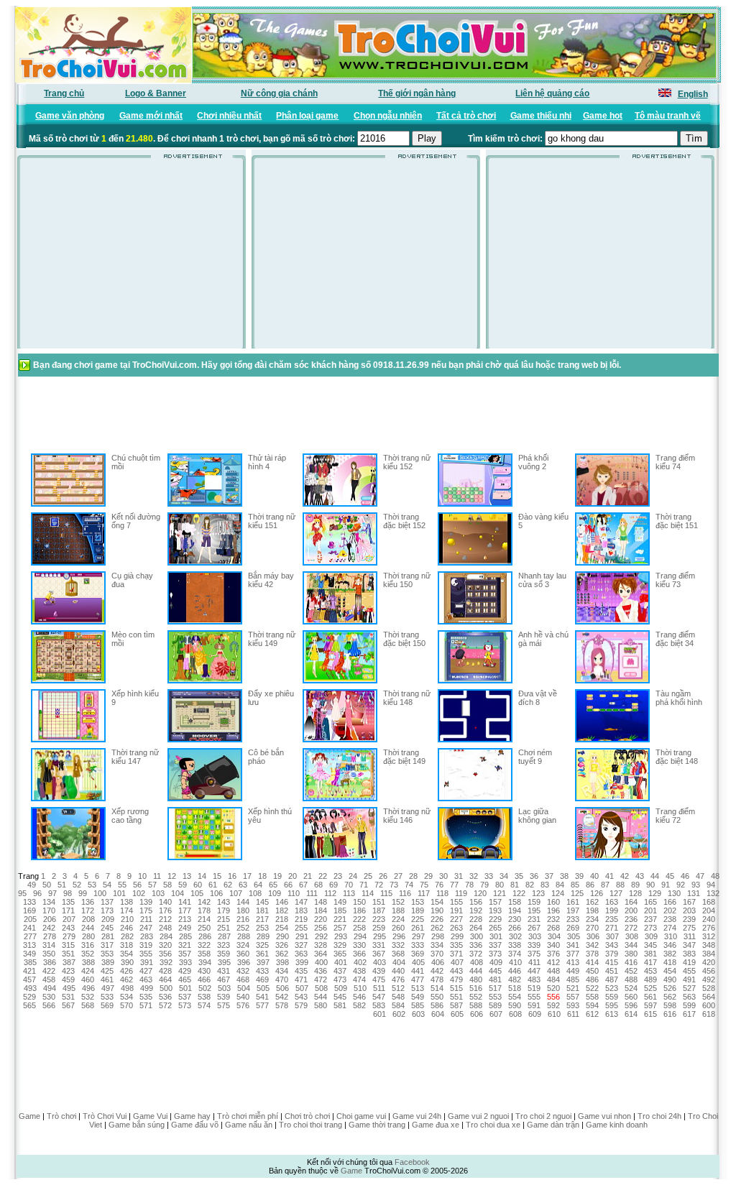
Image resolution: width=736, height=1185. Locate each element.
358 (204, 953)
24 (353, 876)
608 (515, 1014)
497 (107, 988)
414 (592, 962)
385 (30, 962)
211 (146, 919)
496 (88, 988)
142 (204, 902)
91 (665, 884)
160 (553, 902)
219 (301, 919)
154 (437, 902)
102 (138, 893)
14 (202, 876)
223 (378, 919)
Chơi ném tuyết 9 (535, 756)
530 (48, 996)
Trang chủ (64, 93)
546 (359, 996)
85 (575, 884)
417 (650, 962)
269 (572, 927)
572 (165, 1005)
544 (320, 996)
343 (611, 945)
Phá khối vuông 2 (533, 462)
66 (288, 884)
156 (475, 902)
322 (204, 945)
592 (553, 1005)
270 (592, 927)
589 (495, 1005)
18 (262, 876)
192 (475, 910)
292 (321, 936)
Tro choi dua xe (493, 1124)
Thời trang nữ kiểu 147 (135, 756)
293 (340, 936)
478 (437, 979)
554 (514, 996)
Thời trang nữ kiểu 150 (407, 580)
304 (554, 936)
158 (514, 902)
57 (152, 884)
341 (572, 945)
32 (473, 876)
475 (378, 979)
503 (224, 988)
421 (29, 971)
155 (456, 902)
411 (534, 962)
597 (650, 1005)
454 (669, 971)
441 (417, 971)
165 (650, 902)
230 (514, 919)
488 (631, 979)
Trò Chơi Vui (104, 1116)
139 (145, 902)
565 (29, 1005)
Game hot (602, 116)
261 (417, 927)
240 (708, 919)
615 (650, 1014)
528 (708, 988)
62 (228, 884)
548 (398, 996)
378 (592, 953)
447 (534, 971)
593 (572, 1005)
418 (669, 962)
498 (127, 988)
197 (572, 910)
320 (165, 945)
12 (171, 876)
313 (29, 945)
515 (456, 988)
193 (495, 910)
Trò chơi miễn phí (247, 1116)
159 (534, 902)
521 (572, 988)
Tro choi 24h (659, 1116)
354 (126, 953)
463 (145, 979)
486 (592, 979)
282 (127, 936)
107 (235, 893)
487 (611, 979)
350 (48, 953)
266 (514, 927)
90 (650, 884)
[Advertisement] (131, 258)
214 (204, 919)
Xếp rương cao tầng (130, 815)
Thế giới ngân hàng (417, 93)
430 (204, 971)
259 (378, 927)
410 (515, 962)
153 (417, 902)
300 (476, 936)
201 (650, 910)
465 (184, 979)
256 (320, 927)
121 (499, 893)
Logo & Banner (155, 93)
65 (273, 884)
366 (359, 953)
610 (554, 1014)
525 (650, 988)
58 (167, 884)
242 (48, 927)
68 (318, 884)
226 (437, 919)
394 (204, 962)
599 (689, 1005)
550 (437, 996)
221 (340, 919)
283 (146, 936)
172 (87, 910)
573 (184, 1005)
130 (674, 893)
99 (82, 893)
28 (413, 876)
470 (281, 979)
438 (359, 971)
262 (437, 927)
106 (216, 893)
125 (577, 893)
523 (611, 988)
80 (499, 884)
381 (650, 953)
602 (398, 1014)
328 (320, 945)
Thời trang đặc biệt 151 (677, 521)
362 (281, 953)
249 (184, 927)
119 (461, 893)
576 (242, 1005)
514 (437, 988)
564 (708, 996)
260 (398, 927)
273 (650, 927)
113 (349, 893)
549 (417, 996)
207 (69, 919)
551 (456, 996)
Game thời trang (377, 1124)
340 (553, 945)
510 (360, 988)
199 (611, 910)
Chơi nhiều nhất (229, 116)
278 (49, 936)
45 (670, 876)
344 (631, 945)
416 (631, 962)
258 (359, 927)
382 (669, 953)
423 (68, 971)
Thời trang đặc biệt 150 (404, 638)
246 (126, 927)
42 (624, 876)
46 (685, 876)
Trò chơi (61, 1116)
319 (145, 945)
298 (437, 936)
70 (348, 884)
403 (379, 962)
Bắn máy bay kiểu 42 (271, 580)
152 (398, 902)
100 (99, 893)
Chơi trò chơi (307, 1116)
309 (651, 936)
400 (321, 962)
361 (262, 953)
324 (242, 945)
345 (650, 945)
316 (87, 945)
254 (281, 927)
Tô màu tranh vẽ (668, 116)
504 (243, 988)
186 (359, 910)
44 (654, 876)
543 (301, 996)
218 (281, 919)
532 (87, 996)
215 (223, 919)
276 (708, 927)
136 (87, 902)
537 (184, 996)
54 (107, 884)
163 (611, 902)
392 (166, 962)
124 (557, 893)
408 (476, 962)
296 (398, 936)
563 (689, 996)
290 (282, 936)
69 (333, 884)
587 (456, 1005)
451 (611, 971)
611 (573, 1014)
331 (378, 945)
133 (29, 902)
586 (437, 1005)
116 (405, 893)
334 (437, 945)
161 (572, 902)
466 (204, 979)
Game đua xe (435, 1124)
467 (223, 979)
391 (146, 962)
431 (223, 971)
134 (48, 902)
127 (616, 893)
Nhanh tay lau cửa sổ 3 (542, 580)
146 (281, 902)
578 (281, 1005)
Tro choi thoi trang (310, 1124)
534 (126, 996)
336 (475, 945)
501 (185, 988)
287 (224, 936)
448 (553, 971)
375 (534, 953)
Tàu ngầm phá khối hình (679, 697)
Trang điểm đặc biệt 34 (675, 638)
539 (223, 996)
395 (224, 962)
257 (340, 927)
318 (126, 945)
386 (49, 962)
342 (592, 945)
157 (495, 902)
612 (592, 1014)
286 (204, 936)
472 (320, 979)
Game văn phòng (69, 116)
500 (166, 988)
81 (514, 884)
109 (274, 893)
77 (454, 884)
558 (592, 996)
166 (669, 902)
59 (182, 884)
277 (30, 936)
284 (166, 936)
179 (223, 910)
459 (68, 979)
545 (340, 996)
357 (184, 953)
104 (177, 893)
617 (689, 1014)
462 (126, 979)
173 (107, 910)
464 (165, 979)
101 (119, 893)
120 (480, 893)
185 (340, 910)
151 (378, 902)
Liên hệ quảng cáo (552, 93)
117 (424, 893)
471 (301, 979)
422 (48, 971)
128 (635, 893)
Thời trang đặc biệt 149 (404, 756)
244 (87, 927)
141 (184, 902)
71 (363, 884)
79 (484, 884)
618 (708, 1014)
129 (654, 893)
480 (475, 979)
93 (695, 884)
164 (631, 902)
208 (88, 919)
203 (689, 910)
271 (611, 927)
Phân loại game (307, 116)
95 (22, 893)
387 (69, 962)
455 (689, 971)
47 (700, 876)
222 (359, 919)
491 (689, 979)
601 (379, 1014)
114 (368, 893)
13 (187, 876)
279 (69, 936)
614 (631, 1014)
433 (262, 971)
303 (534, 936)
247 (145, 927)
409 (495, 962)
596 (631, 1005)
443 (456, 971)
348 (708, 945)
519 (534, 988)
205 (30, 919)
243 (68, 927)
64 (258, 884)
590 (514, 1005)
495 (69, 988)
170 (48, 910)
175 (145, 910)
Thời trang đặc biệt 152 (404, 521)
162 (592, 902)
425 (107, 971)
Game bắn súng (137, 1124)
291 (301, 936)
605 (457, 1014)
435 (301, 971)
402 (360, 962)
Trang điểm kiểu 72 (675, 815)
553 (495, 996)
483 (534, 979)
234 (592, 919)
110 (294, 893)
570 (126, 1005)
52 (77, 884)
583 (378, 1005)
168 (708, 902)
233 (572, 919)
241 (29, 927)
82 (529, 884)
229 (495, 919)
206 (49, 919)
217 (262, 919)
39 (579, 876)
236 (631, 919)
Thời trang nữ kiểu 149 (271, 638)
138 (126, 902)
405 (418, 962)
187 (378, 910)
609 (534, 1014)
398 (282, 962)
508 (321, 988)
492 (708, 979)
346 (669, 945)
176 (165, 910)
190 (437, 910)
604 (437, 1014)
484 (553, 979)
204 (708, 910)
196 (553, 910)
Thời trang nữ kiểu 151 (271, 521)
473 (340, 979)
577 (262, 1005)
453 (650, 971)
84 (560, 884)
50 (46, 884)
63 (243, 884)
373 (495, 953)
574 (204, 1005)
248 (165, 927)
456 (708, 971)
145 (262, 902)
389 (107, 962)
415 (611, 962)
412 (553, 962)
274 (669, 927)
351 (68, 953)
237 (650, 919)
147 (301, 902)
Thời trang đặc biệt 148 (677, 756)
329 (340, 945)
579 (301, 1005)
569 (107, 1005)
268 (553, 927)
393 (185, 962)
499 (146, 988)
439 (378, 971)
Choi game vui (361, 1116)
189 (417, 910)
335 (456, 945)
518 (514, 988)
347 (689, 945)
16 (232, 876)
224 (398, 919)
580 (320, 1005)
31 (458, 876)
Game (29, 1116)
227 (456, 919)
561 (650, 996)
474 (359, 979)
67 (303, 884)
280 (88, 936)
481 (495, 979)
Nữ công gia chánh (279, 93)
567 (68, 1005)
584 (398, 1005)
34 (504, 876)
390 (127, 962)
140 (165, 902)
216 (242, 919)
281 (107, 936)
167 (689, 902)
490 (669, 979)
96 (37, 893)
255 (301, 927)
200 (631, 910)
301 (495, 936)
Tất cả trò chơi (466, 116)
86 (590, 884)
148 (320, 902)
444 (475, 971)
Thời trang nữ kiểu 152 (407, 462)
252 (242, 927)
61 (212, 884)
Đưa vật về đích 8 (537, 697)
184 (320, 910)
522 (592, 988)
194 (514, 910)
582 (359, 1005)
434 (281, 971)
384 (708, 953)
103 (158, 893)
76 (439, 884)
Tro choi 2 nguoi (543, 1116)
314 (48, 945)
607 (495, 1014)
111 (312, 893)
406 (437, 962)
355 (145, 953)
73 (394, 884)
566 (48, 1005)
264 (475, 927)
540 (242, 996)
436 (320, 971)
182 (281, 910)
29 (428, 876)
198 (592, 910)
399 (301, 962)
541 (262, 996)
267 (534, 927)
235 (611, 919)
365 (340, 953)
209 (107, 919)
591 (534, 1005)
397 (263, 962)
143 (223, 902)
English (693, 94)
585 (417, 1005)
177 (184, 910)
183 (301, 910)
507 (301, 988)
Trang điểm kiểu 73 (675, 580)
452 (631, 971)
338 (514, 945)
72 (378, 884)
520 (553, 988)
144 (242, 902)
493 (30, 988)
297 (418, 936)
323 (223, 945)
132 (713, 893)
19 (277, 876)
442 (437, 971)
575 (223, 1005)
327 (301, 945)
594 (592, 1005)
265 (495, 927)
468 (242, 979)
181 (262, 910)
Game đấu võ (194, 1124)
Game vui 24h (416, 1116)
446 (514, 971)
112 (330, 893)
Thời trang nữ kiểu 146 (407, 815)
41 (609, 876)
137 (107, 902)
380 (631, 953)
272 (631, 927)
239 (689, 919)
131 (693, 893)
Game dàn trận (553, 1124)
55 (122, 884)
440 (398, 971)
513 (417, 988)
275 (689, 927)
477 (417, 979)
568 (87, 1005)
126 (596, 893)
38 (564, 876)
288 (243, 936)
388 (88, 962)
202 (669, 910)
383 (689, 953)
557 (572, 996)
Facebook (412, 1162)
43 (639, 876)
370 (437, 953)
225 (417, 919)
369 (417, 953)
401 (340, 962)
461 (107, 979)
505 (263, 988)
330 (359, 945)
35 (519, 876)
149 (340, 902)
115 (386, 893)
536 (165, 996)
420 (708, 962)
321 (184, 945)
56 (137, 884)
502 (204, 988)
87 (605, 884)
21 (307, 876)
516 (475, 988)
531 (68, 996)
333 (417, 945)
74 (409, 884)
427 (145, 971)
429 (184, 971)
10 (142, 876)
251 (223, 927)
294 (360, 936)
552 (475, 996)
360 (242, 953)
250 (204, 927)
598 (669, 1005)
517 (495, 988)
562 (669, 996)
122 (518, 893)
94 (711, 884)
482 (514, 979)
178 (204, 910)
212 (165, 919)
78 (469, 884)
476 (398, 979)
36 (534, 876)
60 (197, 884)
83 (544, 884)
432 (242, 971)
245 (107, 927)
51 (62, 884)
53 (92, 884)
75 (424, 884)
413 (572, 962)
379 (611, 953)
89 (635, 884)
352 (87, 953)
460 (87, 979)
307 (612, 936)
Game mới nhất (151, 116)
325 (262, 945)
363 (301, 953)
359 (223, 953)
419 (689, 962)
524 (631, 988)
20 (292, 876)
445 (495, 971)
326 (281, 945)
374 (514, 953)
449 (572, 971)
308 (631, 936)
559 (611, 996)
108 (255, 893)
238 (669, 919)
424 (87, 971)
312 (708, 936)
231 (534, 919)
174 (126, 910)
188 (398, 910)
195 (534, 910)
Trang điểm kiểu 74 (675, 462)
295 (379, 936)
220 (320, 919)
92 (680, 884)
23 (338, 876)
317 (107, 945)
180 (242, 910)
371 (456, 953)
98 (67, 893)
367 (378, 953)
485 (572, 979)
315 (68, 945)
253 (262, 927)
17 (247, 876)
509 (340, 988)
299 (457, 936)
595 (611, 1005)
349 (29, 953)
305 (573, 936)
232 (553, 919)
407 (457, 962)
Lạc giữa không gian (537, 815)
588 (475, 1005)
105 (196, 893)
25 (368, 876)
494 (49, 988)
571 (145, 1005)
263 (456, 927)
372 (475, 953)
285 (185, 936)
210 (127, 919)
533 (107, 996)
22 (322, 876)
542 (281, 996)
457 (29, 979)
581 (340, 1005)
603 (418, 1014)
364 (320, 953)
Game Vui (150, 1116)
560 (631, 996)
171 (68, 910)
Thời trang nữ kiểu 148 (407, 697)
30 (443, 876)
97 (52, 893)
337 (495, 945)
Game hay (192, 1116)
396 (243, 962)
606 (476, 1014)
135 (68, 902)
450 (592, 971)
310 (670, 936)
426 (126, 971)
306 (592, 936)
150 (359, 902)
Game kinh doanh (617, 1124)
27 (398, 876)
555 (534, 996)
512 (398, 988)
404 (398, 962)
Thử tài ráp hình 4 (267, 462)
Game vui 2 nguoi (478, 1116)
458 (48, 979)
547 (378, 996)
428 (165, 971)
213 (184, 919)
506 (282, 988)
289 (263, 936)
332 (398, 945)
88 (620, 884)
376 (553, 953)
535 (145, 996)
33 (488, 876)
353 (107, 953)
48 (715, 876)
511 (379, 988)
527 (689, 988)
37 (549, 876)
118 (442, 893)
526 (669, 988)
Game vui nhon (604, 1116)
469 (262, 979)
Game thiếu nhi (540, 116)
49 (31, 884)
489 (650, 979)
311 (690, 936)
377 (572, 953)
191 (456, 910)
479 (456, 979)
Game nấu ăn (248, 1124)
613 (611, 1014)
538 (204, 996)
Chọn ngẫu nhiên (388, 116)
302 (515, 936)
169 (29, 910)
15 (217, 876)
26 (383, 876)
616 (669, 1014)
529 (29, 996)
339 (534, 945)
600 (708, 1005)
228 (475, 919)
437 (340, 971)
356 (165, 953)
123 (538, 893)
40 (594, 876)
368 (398, 953)
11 (157, 876)
